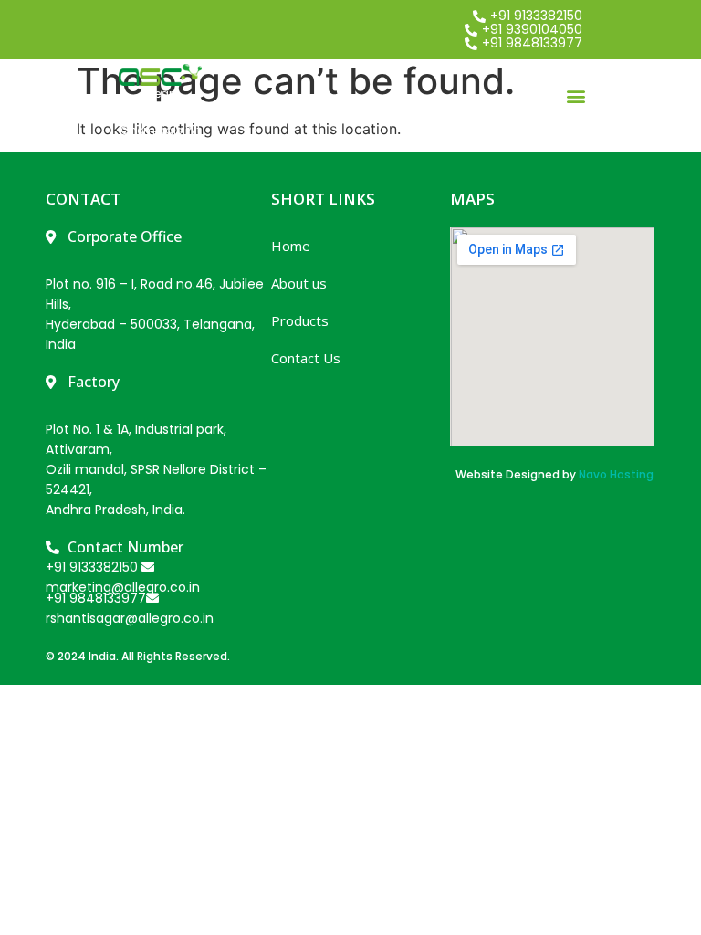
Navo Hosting (616, 474)
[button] (576, 95)
